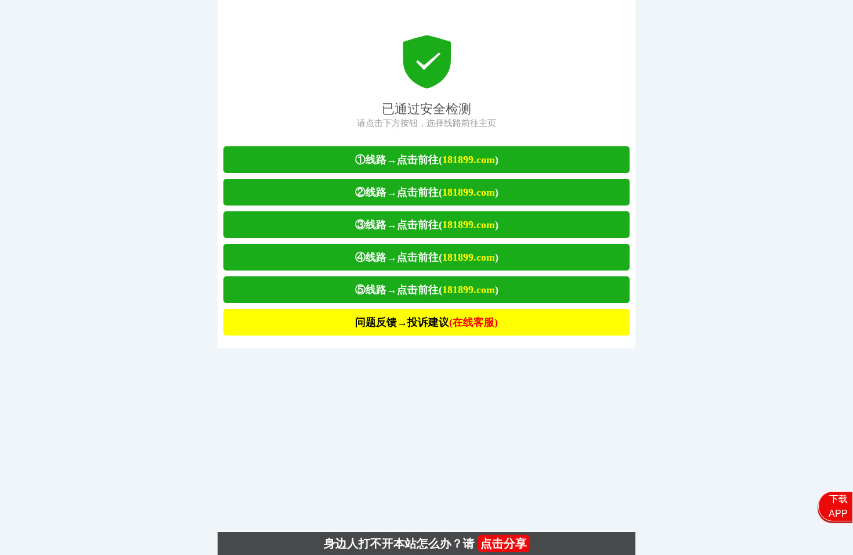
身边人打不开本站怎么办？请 (425, 543)
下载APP (838, 506)
